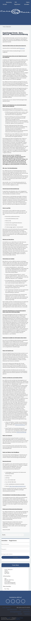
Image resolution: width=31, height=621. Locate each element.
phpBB (8, 618)
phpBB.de (18, 619)
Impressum (22, 48)
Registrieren (13, 540)
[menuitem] (27, 2)
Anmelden (4, 540)
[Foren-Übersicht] (15, 11)
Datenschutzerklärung (20, 424)
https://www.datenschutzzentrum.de (17, 486)
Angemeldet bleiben (8, 554)
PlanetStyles (20, 618)
